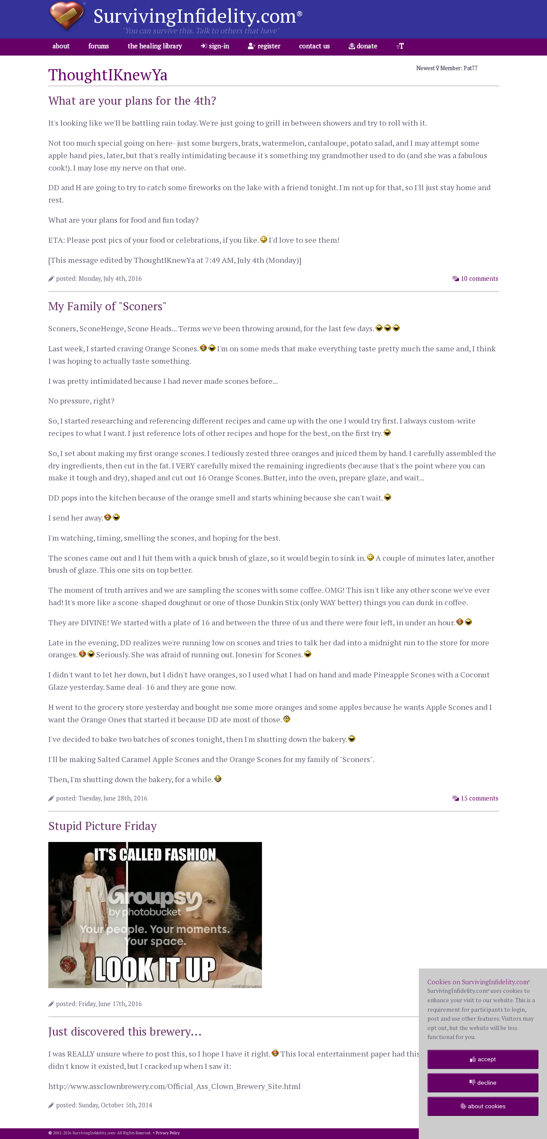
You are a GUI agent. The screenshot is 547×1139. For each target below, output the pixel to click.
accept (486, 1059)
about (61, 45)
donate (366, 45)
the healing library (155, 45)
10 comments (478, 278)
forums (98, 45)
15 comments (478, 798)
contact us (314, 45)
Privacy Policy (168, 1133)
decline (486, 1082)
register (268, 45)
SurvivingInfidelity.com (198, 15)
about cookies (486, 1106)
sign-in (218, 45)
